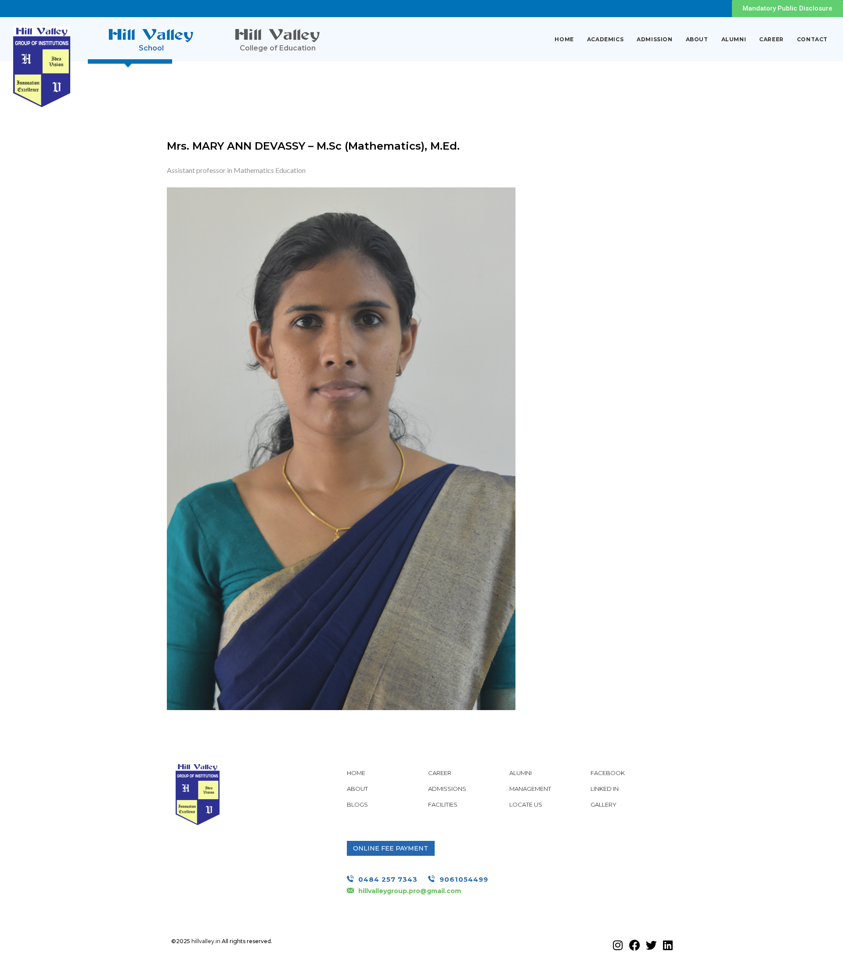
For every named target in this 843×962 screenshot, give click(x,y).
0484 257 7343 (388, 879)
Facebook (608, 772)
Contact (812, 39)
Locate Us (525, 804)
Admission (654, 39)
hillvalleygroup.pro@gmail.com (409, 891)
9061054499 (464, 879)
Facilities (443, 804)
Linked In (605, 788)
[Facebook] (634, 945)
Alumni (733, 39)
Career (771, 39)
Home (564, 39)
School (151, 48)
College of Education (278, 48)
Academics (605, 39)
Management (530, 788)
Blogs (357, 804)
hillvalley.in (205, 941)
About (697, 39)
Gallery (603, 804)
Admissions (447, 788)
